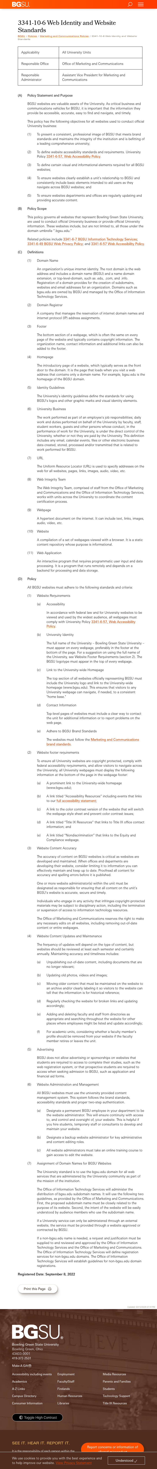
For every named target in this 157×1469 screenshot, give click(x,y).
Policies (32, 36)
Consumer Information (27, 1403)
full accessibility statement (76, 801)
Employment (65, 1374)
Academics (19, 1381)
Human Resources (69, 1396)
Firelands (63, 1389)
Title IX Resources (115, 1403)
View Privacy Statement (74, 1463)
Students (109, 1389)
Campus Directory (24, 1396)
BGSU (21, 36)
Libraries (63, 1403)
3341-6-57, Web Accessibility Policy (73, 156)
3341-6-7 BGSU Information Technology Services (100, 239)
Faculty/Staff (65, 1381)
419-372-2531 (21, 1358)
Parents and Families (117, 1381)
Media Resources (114, 1374)
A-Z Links (18, 1389)
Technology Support (116, 1396)
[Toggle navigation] (141, 4)
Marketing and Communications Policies (64, 36)
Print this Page (34, 1289)
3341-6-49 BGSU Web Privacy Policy (55, 244)
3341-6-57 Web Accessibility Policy (117, 244)
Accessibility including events (32, 1374)
